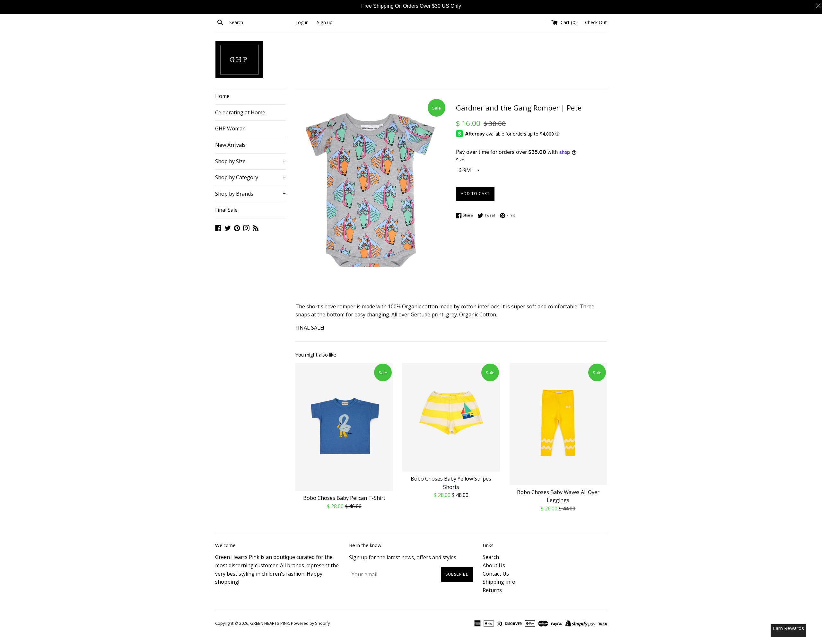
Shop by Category (250, 177)
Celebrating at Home (240, 112)
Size (460, 160)
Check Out (596, 22)
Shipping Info (499, 581)
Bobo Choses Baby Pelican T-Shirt (344, 497)
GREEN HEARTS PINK (269, 623)
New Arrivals (230, 144)
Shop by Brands (250, 193)
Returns (492, 590)
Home (222, 96)
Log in (302, 22)
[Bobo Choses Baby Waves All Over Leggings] (558, 424)
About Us (494, 565)
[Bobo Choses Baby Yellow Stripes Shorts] (451, 417)
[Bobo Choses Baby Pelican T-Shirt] (344, 427)
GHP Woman (230, 128)
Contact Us (496, 573)
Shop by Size (250, 161)
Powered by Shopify (310, 623)
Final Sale (226, 209)
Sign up (325, 22)
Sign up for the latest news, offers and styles (402, 557)
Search (491, 557)
